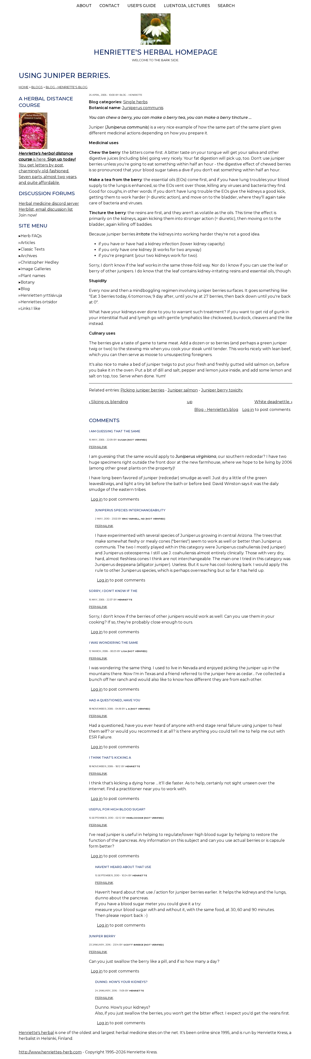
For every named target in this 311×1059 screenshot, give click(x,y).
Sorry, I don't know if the (113, 591)
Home (23, 87)
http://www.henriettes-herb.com (50, 1052)
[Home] (155, 29)
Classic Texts (32, 249)
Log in (248, 409)
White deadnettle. (273, 401)
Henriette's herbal (36, 1032)
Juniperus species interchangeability (130, 510)
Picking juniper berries (142, 390)
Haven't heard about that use (123, 867)
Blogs (37, 87)
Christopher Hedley (40, 262)
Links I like (30, 308)
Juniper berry (102, 936)
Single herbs (135, 102)
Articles (28, 242)
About (84, 5)
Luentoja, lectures (187, 5)
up (189, 401)
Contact (109, 5)
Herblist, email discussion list (46, 209)
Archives (29, 255)
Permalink (98, 447)
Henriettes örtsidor (39, 302)
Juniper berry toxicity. (222, 390)
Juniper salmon (183, 390)
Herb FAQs (31, 236)
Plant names (33, 275)
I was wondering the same (113, 642)
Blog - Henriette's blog (66, 87)
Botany (28, 282)
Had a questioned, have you (114, 700)
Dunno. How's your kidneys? (121, 982)
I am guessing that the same (114, 431)
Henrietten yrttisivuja (41, 295)
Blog (25, 288)
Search (226, 5)
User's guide (141, 5)
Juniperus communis (142, 107)
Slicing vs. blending (108, 401)
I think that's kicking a (110, 757)
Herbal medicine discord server (49, 203)
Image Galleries (36, 269)
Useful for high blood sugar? (117, 809)
